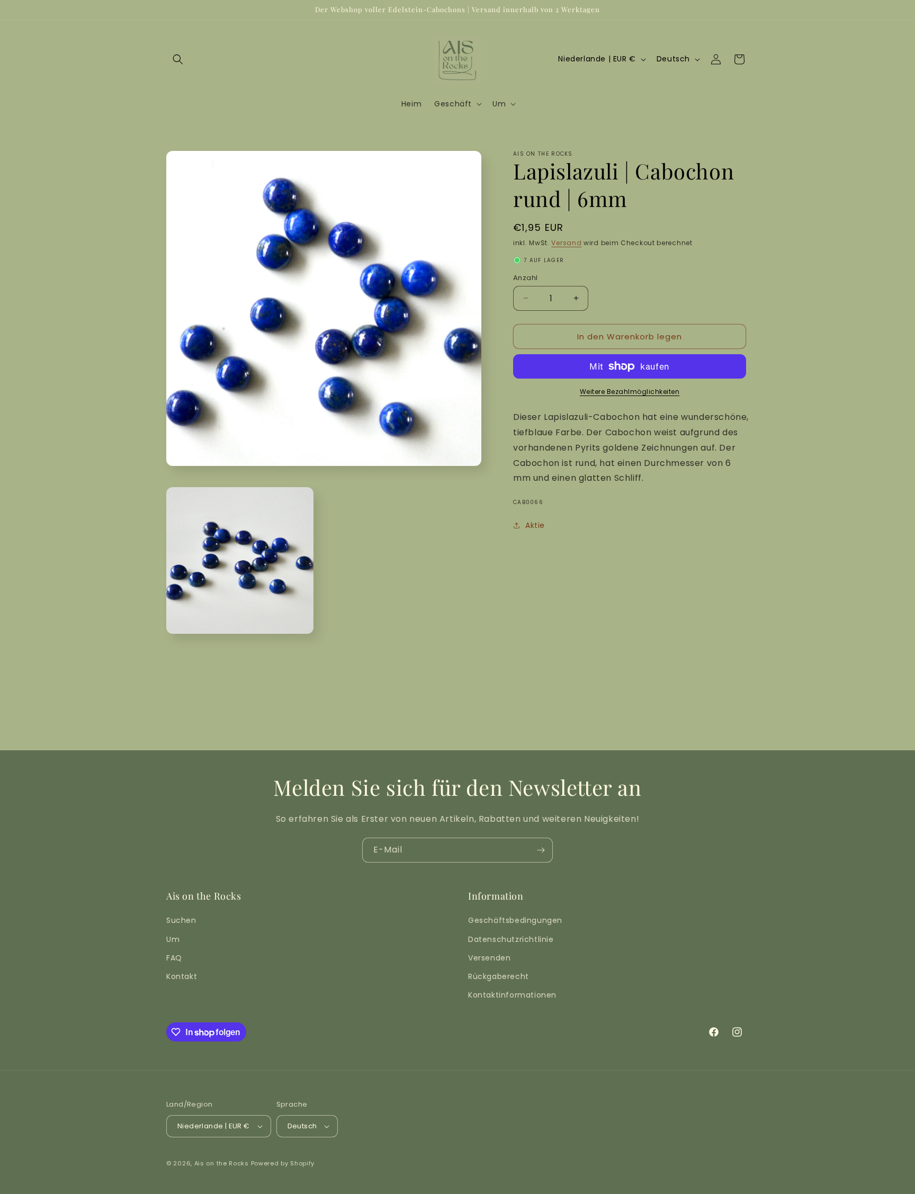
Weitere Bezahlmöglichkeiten (630, 391)
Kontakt (181, 976)
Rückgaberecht (498, 976)
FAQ (174, 958)
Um (173, 939)
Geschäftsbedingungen (515, 920)
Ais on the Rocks (221, 1163)
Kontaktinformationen (512, 995)
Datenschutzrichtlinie (511, 939)
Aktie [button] (535, 524)
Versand (566, 242)
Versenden (489, 958)
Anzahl (525, 277)
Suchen (181, 920)
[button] (178, 59)
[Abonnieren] (540, 850)
